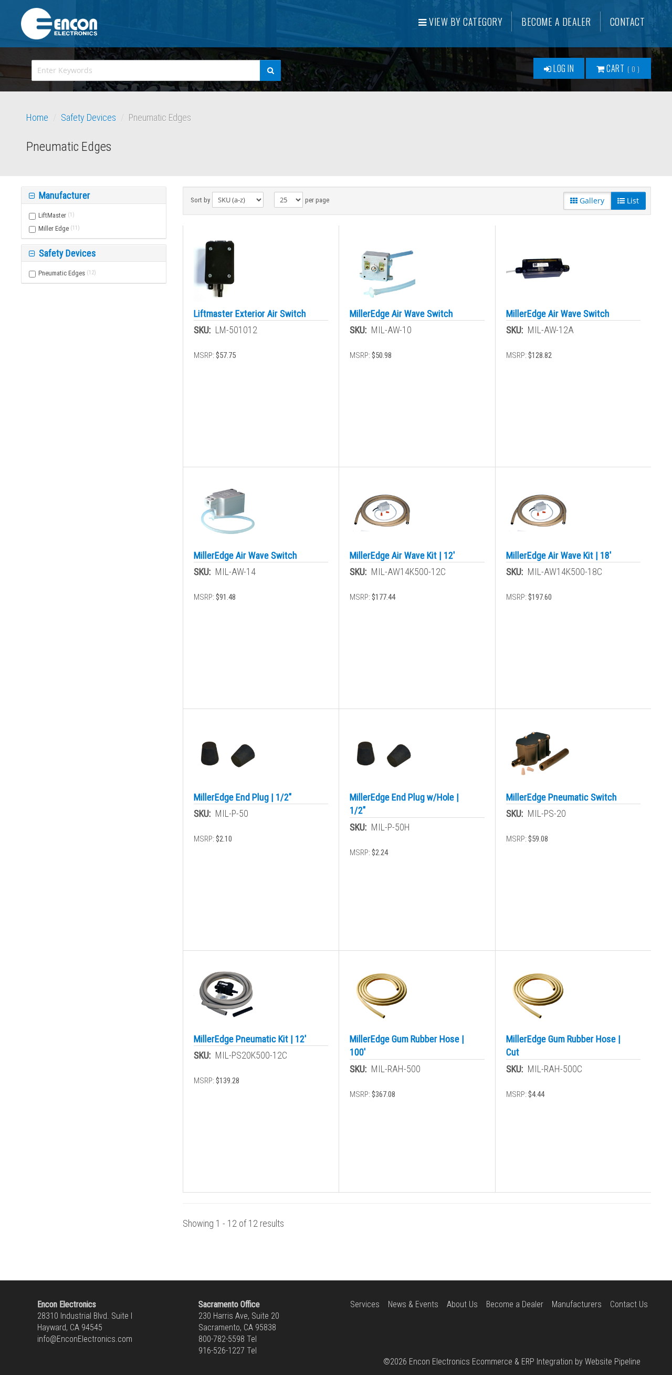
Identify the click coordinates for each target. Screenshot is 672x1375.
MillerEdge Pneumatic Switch (561, 797)
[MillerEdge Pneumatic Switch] (539, 752)
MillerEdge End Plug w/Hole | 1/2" (404, 804)
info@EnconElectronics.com (84, 1339)
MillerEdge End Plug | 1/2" (243, 797)
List (632, 201)
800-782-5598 (221, 1339)
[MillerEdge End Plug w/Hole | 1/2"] (382, 752)
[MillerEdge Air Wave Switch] (382, 269)
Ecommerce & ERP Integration (522, 1362)
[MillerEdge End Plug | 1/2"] (226, 752)
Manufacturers (577, 1304)
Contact (627, 21)
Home (37, 117)
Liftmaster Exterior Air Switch (250, 313)
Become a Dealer (556, 21)
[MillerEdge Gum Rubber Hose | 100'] (382, 994)
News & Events (413, 1304)
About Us (462, 1304)
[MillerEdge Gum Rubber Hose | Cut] (539, 994)
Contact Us (629, 1304)
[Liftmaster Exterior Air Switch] (217, 269)
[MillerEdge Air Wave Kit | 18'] (539, 510)
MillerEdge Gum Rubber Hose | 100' (407, 1045)
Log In (563, 68)
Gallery (591, 201)
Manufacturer (63, 195)
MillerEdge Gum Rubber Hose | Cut (563, 1045)
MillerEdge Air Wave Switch (401, 313)
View (465, 21)
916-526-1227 (221, 1351)
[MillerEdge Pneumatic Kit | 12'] (226, 994)
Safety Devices (88, 117)
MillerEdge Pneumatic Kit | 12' (250, 1038)
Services (365, 1304)
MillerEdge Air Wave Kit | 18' (559, 555)
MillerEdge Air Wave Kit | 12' (402, 555)
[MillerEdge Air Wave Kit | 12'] (382, 510)
